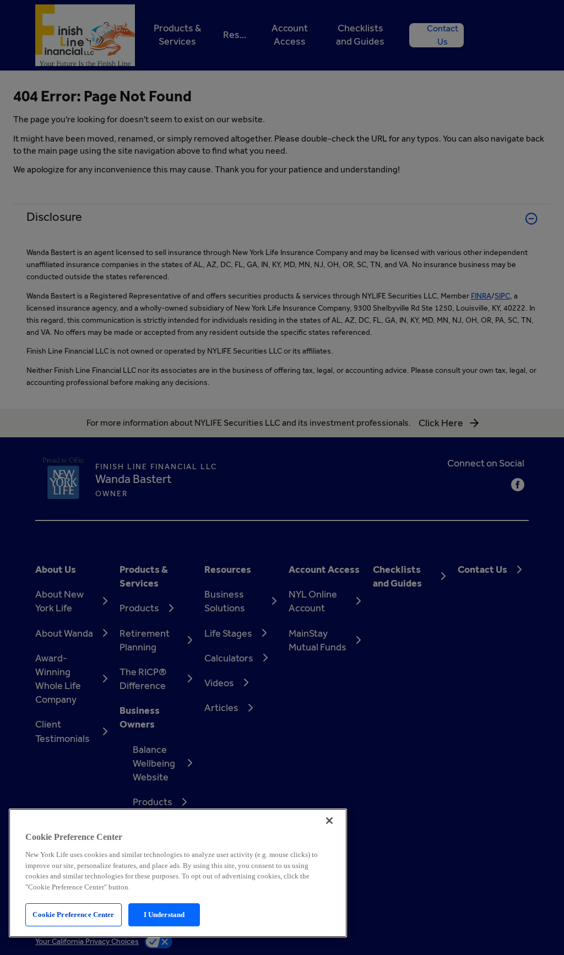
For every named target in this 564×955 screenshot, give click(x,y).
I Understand (164, 914)
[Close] (329, 821)
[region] (178, 873)
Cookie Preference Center (73, 914)
